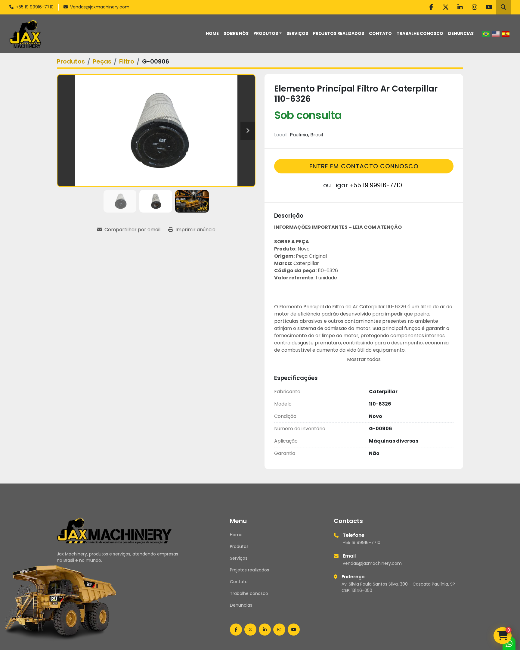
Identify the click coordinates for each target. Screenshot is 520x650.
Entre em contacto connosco (364, 166)
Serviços (297, 33)
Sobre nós (236, 33)
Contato (380, 33)
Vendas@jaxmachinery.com (99, 7)
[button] (267, 33)
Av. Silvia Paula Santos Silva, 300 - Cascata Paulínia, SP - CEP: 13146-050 (400, 587)
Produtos (265, 33)
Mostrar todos (364, 359)
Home (212, 33)
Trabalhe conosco (420, 33)
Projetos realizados (338, 33)
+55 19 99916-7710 (35, 7)
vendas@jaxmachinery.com (372, 563)
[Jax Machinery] (114, 530)
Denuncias (461, 33)
